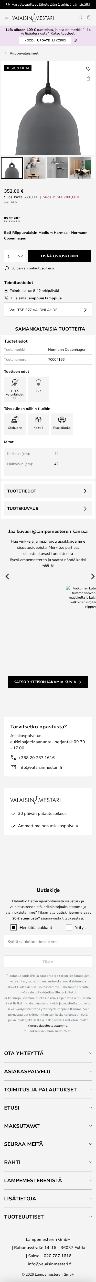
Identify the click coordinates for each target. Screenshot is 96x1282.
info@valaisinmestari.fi (40, 767)
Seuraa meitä (23, 1144)
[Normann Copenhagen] (25, 219)
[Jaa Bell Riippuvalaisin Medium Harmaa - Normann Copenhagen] (88, 78)
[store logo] (36, 17)
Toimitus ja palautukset (40, 1089)
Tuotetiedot (21, 491)
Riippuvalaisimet (24, 53)
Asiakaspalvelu (27, 1071)
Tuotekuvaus (22, 508)
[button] (12, 168)
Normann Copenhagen (67, 349)
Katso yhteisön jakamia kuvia (45, 681)
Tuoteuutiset (24, 1216)
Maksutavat (22, 1125)
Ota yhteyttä (24, 1053)
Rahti (12, 1162)
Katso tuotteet (62, 33)
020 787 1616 (57, 1255)
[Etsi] (81, 17)
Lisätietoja (20, 1198)
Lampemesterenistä (33, 1180)
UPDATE (45, 40)
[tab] (48, 1053)
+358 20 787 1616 (36, 757)
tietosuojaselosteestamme (47, 1025)
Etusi (11, 1107)
